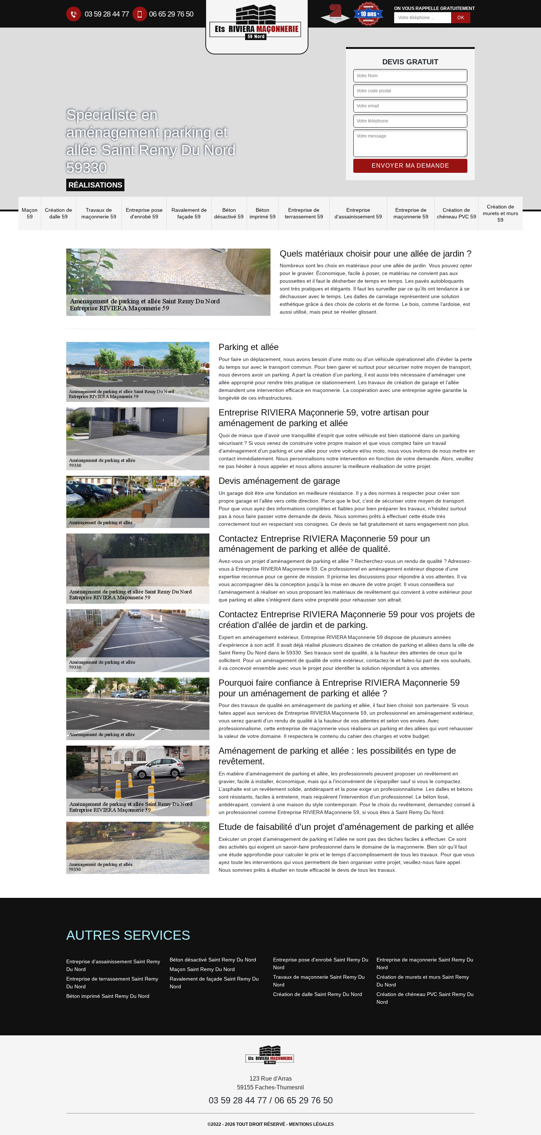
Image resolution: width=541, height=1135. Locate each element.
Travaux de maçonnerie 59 (98, 213)
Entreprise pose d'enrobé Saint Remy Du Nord (320, 963)
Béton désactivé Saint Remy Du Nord (213, 960)
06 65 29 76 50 (171, 14)
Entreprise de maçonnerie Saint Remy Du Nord (424, 963)
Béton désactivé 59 (229, 213)
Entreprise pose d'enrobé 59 (144, 213)
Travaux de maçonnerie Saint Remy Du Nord (319, 981)
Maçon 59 (30, 213)
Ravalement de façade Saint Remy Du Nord (214, 982)
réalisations (95, 185)
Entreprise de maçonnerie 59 (410, 213)
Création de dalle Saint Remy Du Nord (317, 994)
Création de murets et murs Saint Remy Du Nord (422, 981)
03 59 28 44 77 (106, 14)
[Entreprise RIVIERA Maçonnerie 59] (270, 1054)
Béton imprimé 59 (263, 213)
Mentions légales (311, 1124)
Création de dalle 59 (58, 213)
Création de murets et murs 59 (500, 213)
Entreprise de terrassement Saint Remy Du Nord (112, 982)
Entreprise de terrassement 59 (304, 213)
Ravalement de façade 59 (189, 213)
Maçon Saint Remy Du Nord (202, 969)
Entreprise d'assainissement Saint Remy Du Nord (113, 965)
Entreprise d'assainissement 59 (358, 213)
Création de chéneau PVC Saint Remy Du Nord (425, 998)
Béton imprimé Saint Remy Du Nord (107, 996)
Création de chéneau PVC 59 (456, 213)
